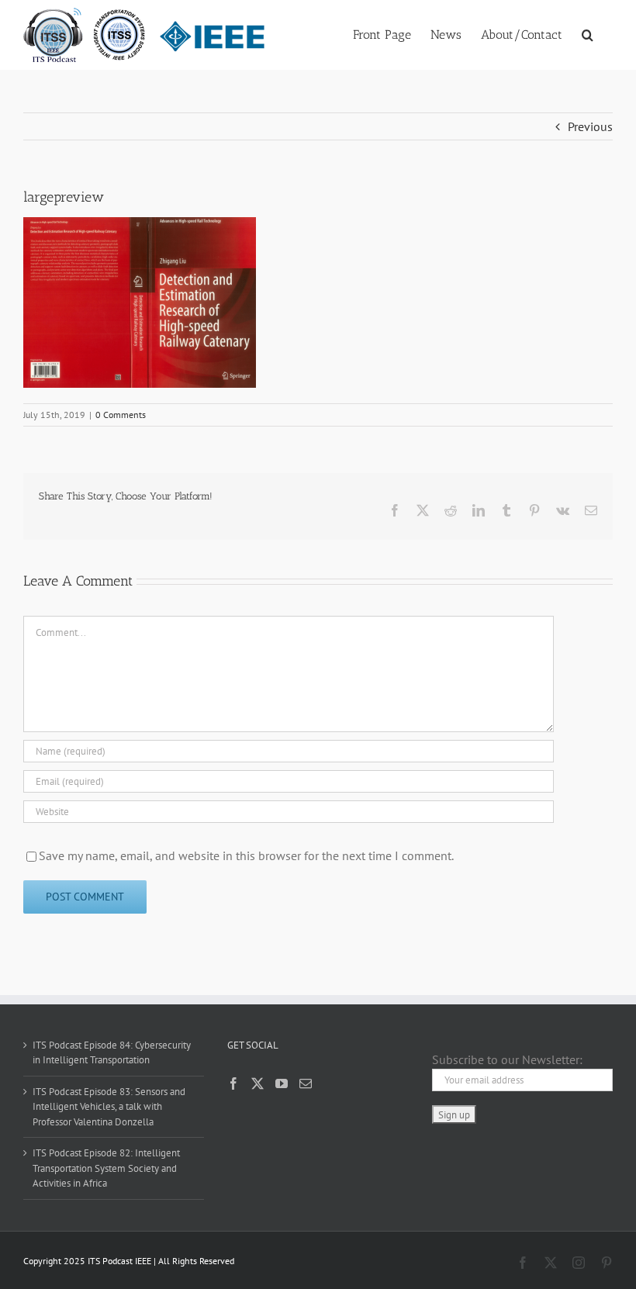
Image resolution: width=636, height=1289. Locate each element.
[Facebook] (233, 1083)
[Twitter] (257, 1083)
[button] (587, 33)
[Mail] (305, 1083)
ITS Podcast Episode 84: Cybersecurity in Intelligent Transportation (112, 1052)
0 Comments (120, 414)
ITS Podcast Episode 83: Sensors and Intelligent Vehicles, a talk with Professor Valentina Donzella (109, 1106)
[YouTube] (281, 1083)
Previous (590, 126)
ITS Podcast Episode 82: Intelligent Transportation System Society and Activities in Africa (106, 1168)
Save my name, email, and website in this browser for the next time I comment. (246, 855)
